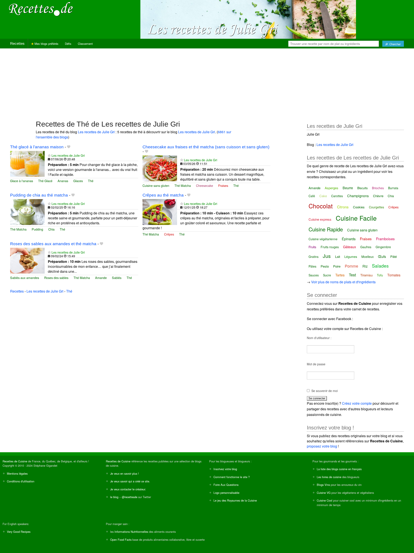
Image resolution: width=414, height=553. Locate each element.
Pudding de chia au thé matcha (39, 195)
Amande (101, 277)
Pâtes (312, 266)
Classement (85, 44)
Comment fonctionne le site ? (231, 477)
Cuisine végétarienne (323, 239)
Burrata (393, 188)
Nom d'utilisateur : (319, 338)
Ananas (63, 180)
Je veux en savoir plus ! (124, 473)
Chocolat (321, 205)
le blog (114, 497)
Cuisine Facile (356, 218)
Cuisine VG (324, 493)
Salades (380, 265)
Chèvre (378, 196)
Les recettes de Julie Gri (96, 131)
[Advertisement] (207, 82)
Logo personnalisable (226, 493)
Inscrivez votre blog (225, 469)
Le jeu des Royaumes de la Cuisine (235, 500)
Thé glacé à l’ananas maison (37, 147)
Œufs (382, 256)
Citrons (343, 206)
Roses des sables (56, 277)
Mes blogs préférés (46, 44)
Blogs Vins (323, 485)
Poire (336, 266)
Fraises (223, 185)
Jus (327, 255)
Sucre (327, 275)
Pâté (393, 256)
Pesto (325, 266)
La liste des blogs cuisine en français (339, 469)
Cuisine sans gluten (156, 185)
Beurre (348, 187)
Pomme (351, 266)
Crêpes (169, 234)
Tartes (340, 275)
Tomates (393, 275)
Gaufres (365, 247)
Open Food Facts (121, 540)
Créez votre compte (357, 403)
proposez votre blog (322, 446)
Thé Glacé (45, 180)
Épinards (349, 238)
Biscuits (362, 188)
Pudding (37, 229)
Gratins (313, 256)
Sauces (314, 275)
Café (312, 196)
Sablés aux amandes (24, 277)
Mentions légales (17, 473)
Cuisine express (320, 219)
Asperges (331, 188)
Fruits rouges (330, 247)
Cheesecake (204, 185)
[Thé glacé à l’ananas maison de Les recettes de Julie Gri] (27, 163)
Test (352, 274)
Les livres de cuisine (329, 477)
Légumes (350, 256)
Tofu (380, 275)
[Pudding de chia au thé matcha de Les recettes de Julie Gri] (27, 211)
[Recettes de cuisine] (41, 8)
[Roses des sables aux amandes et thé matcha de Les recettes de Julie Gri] (27, 260)
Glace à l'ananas (21, 180)
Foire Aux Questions (225, 485)
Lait (337, 256)
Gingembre (383, 247)
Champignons (358, 195)
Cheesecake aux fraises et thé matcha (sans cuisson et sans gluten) (206, 147)
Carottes (337, 196)
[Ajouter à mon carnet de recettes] (68, 147)
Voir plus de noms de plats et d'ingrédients (343, 281)
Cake (323, 196)
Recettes (17, 44)
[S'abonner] (49, 155)
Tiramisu (366, 275)
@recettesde (129, 497)
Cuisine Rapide (326, 229)
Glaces (78, 180)
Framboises (385, 238)
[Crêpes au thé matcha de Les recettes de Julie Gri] (160, 211)
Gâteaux (349, 246)
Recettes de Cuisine (15, 461)
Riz (365, 266)
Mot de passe (316, 364)
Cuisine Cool (324, 500)
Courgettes (376, 207)
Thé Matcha (182, 185)
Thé (90, 180)
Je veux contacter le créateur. (128, 489)
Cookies (359, 207)
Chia (51, 229)
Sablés (116, 277)
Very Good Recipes (18, 532)
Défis (68, 44)
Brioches (378, 188)
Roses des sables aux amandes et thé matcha (53, 244)
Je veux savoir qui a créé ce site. (130, 481)
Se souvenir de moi (324, 391)
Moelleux (367, 256)
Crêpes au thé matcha (163, 195)
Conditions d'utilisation (20, 481)
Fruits (312, 247)
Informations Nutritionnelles (131, 532)
